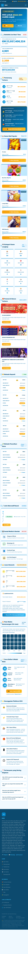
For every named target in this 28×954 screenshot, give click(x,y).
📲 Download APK (6, 874)
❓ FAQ (3, 892)
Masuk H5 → (24, 136)
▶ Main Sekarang (14, 160)
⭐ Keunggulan (5, 894)
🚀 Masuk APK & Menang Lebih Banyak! (14, 614)
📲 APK (5, 25)
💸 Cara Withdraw (6, 887)
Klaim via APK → (23, 300)
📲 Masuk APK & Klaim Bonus (14, 129)
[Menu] (26, 5)
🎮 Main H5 (19, 25)
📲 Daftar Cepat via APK (14, 691)
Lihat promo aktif (6, 29)
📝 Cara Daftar (5, 889)
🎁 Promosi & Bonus (6, 882)
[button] (14, 778)
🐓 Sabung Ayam (6, 864)
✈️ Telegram (5, 854)
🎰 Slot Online (5, 861)
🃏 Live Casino (5, 871)
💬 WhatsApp (12, 854)
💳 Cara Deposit (5, 884)
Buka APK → (6, 524)
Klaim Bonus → (6, 322)
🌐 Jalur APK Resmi (6, 907)
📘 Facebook (19, 854)
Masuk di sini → (18, 694)
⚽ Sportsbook (5, 869)
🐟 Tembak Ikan (5, 866)
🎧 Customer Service (7, 905)
